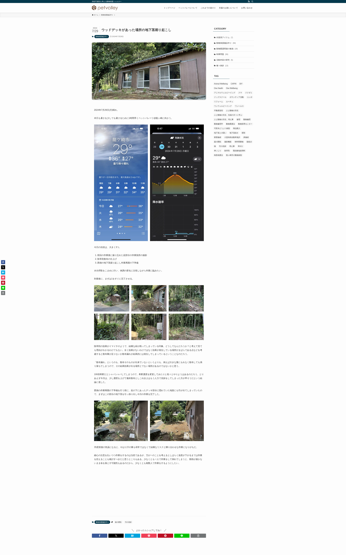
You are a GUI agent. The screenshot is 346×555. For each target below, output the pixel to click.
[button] (99, 536)
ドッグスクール (220, 97)
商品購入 (236, 128)
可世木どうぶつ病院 (222, 128)
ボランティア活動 (237, 97)
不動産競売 (218, 111)
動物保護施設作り (102, 36)
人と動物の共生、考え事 (223, 119)
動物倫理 (246, 119)
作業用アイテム (224, 37)
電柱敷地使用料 (239, 151)
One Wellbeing (231, 88)
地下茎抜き (234, 133)
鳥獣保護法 (218, 155)
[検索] (252, 1)
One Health (218, 88)
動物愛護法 (230, 124)
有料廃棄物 (239, 142)
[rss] (249, 1)
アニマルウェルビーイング (224, 93)
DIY (240, 84)
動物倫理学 (218, 124)
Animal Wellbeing (221, 84)
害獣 (243, 133)
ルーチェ (229, 102)
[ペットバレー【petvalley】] (105, 8)
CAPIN (233, 84)
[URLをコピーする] (198, 536)
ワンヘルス (239, 106)
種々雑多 (222, 65)
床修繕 (246, 137)
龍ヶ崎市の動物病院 (234, 155)
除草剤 (227, 151)
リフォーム (218, 102)
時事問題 (222, 54)
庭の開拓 (118, 522)
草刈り (240, 146)
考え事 (232, 146)
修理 (238, 119)
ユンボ (249, 97)
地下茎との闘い (220, 133)
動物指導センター (245, 124)
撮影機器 (227, 142)
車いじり (217, 151)
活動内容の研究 (224, 60)
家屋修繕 (217, 137)
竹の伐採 (128, 522)
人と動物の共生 (232, 111)
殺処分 (249, 142)
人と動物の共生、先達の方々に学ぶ (228, 115)
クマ (240, 93)
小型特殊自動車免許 (232, 137)
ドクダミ (248, 93)
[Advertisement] (149, 493)
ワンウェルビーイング (223, 106)
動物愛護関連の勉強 (227, 49)
